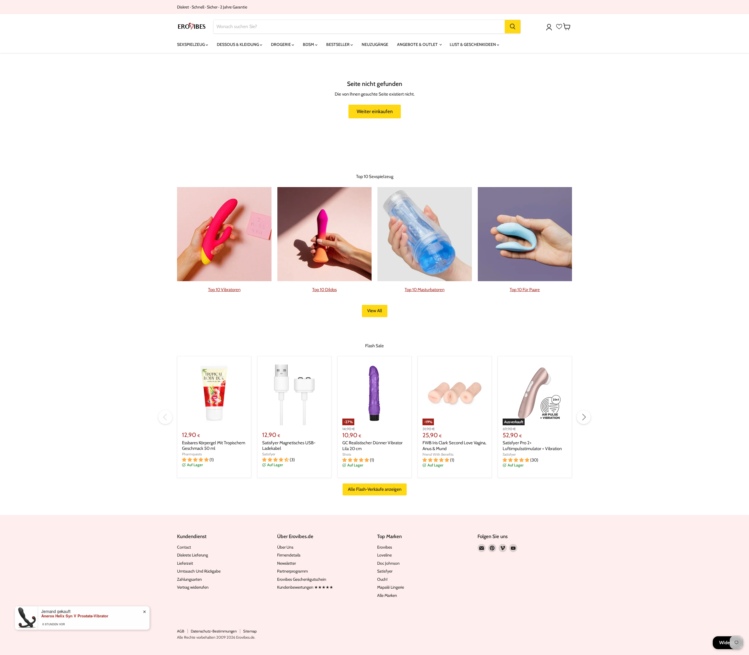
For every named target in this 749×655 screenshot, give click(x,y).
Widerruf (728, 642)
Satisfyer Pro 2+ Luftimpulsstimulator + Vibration (532, 445)
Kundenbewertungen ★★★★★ (305, 587)
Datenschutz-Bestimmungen (214, 631)
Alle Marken (387, 595)
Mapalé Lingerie (390, 587)
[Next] (584, 417)
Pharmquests (192, 454)
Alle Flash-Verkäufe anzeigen (374, 489)
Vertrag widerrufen (193, 587)
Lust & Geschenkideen (473, 44)
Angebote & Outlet (418, 44)
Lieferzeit (185, 563)
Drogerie (281, 44)
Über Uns (285, 547)
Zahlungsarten (189, 579)
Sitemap (250, 631)
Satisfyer (268, 454)
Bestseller (338, 44)
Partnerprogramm (292, 571)
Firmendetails (288, 555)
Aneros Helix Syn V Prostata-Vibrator (74, 615)
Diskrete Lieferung (192, 555)
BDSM (309, 44)
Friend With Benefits (437, 454)
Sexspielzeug (191, 44)
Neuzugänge (375, 44)
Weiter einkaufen (375, 111)
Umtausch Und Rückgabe (199, 571)
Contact (184, 547)
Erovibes (384, 547)
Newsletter (286, 563)
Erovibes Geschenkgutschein (301, 579)
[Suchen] (512, 26)
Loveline (384, 555)
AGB (180, 631)
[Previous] (165, 417)
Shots (346, 454)
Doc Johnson (388, 563)
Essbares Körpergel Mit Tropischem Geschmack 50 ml (213, 445)
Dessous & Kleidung (238, 44)
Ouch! (382, 579)
